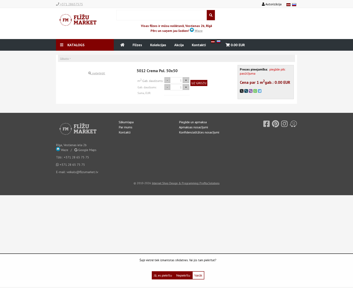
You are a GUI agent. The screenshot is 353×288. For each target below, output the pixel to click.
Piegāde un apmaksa (193, 122)
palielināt (98, 73)
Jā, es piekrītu (163, 275)
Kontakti (199, 45)
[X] (242, 91)
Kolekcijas (158, 45)
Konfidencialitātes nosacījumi (199, 132)
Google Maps (86, 150)
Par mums (125, 127)
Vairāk (198, 275)
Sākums (64, 58)
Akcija (179, 45)
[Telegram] (259, 91)
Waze (198, 31)
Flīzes (137, 45)
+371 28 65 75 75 (76, 157)
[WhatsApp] (255, 91)
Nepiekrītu (183, 275)
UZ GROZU (198, 83)
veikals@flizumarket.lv (82, 172)
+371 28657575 (71, 4)
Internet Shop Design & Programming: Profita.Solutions (186, 183)
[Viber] (250, 91)
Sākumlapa (126, 122)
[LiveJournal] (246, 91)
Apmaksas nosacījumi (193, 127)
